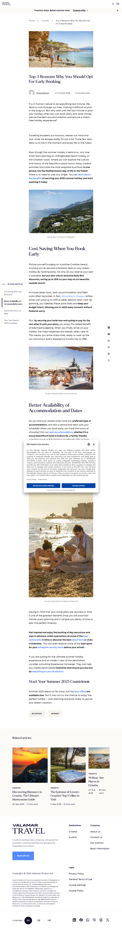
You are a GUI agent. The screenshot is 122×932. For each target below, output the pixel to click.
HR (49, 920)
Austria (73, 837)
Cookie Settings (77, 885)
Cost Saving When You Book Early (13, 293)
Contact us (96, 837)
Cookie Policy (76, 891)
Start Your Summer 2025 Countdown (11, 321)
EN (28, 920)
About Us (95, 832)
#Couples (37, 714)
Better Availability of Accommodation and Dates (12, 302)
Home (32, 21)
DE (38, 920)
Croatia (45, 21)
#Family (55, 714)
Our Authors (97, 843)
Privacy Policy (76, 874)
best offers (80, 691)
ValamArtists (42, 93)
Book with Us (23, 856)
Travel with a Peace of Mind (12, 312)
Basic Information (99, 849)
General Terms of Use (80, 879)
